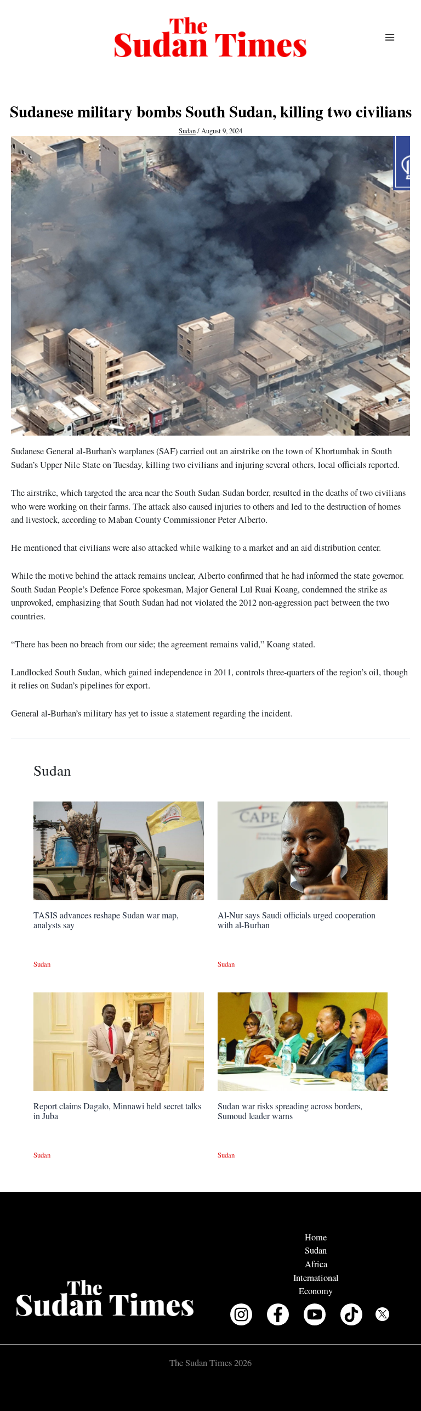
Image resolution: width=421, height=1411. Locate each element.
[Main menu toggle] (389, 37)
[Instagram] (241, 1314)
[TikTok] (351, 1314)
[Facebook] (278, 1314)
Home (316, 1237)
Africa (316, 1264)
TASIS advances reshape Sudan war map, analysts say (106, 919)
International (316, 1278)
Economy (316, 1291)
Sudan (187, 131)
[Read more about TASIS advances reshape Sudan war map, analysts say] (118, 850)
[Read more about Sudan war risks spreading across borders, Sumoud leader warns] (303, 1041)
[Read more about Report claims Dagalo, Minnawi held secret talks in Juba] (118, 1041)
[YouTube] (315, 1314)
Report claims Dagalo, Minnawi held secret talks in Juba (117, 1110)
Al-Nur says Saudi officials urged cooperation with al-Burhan (297, 919)
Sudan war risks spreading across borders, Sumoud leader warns (290, 1110)
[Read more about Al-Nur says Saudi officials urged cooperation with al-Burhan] (303, 850)
